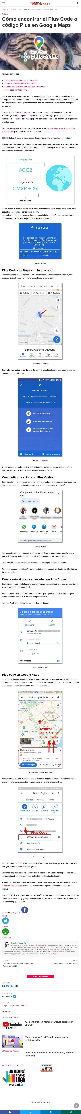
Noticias (14, 9)
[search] (77, 3)
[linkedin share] (12, 986)
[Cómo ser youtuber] (40, 3)
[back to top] (76, 1105)
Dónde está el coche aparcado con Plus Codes (24, 87)
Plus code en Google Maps (16, 90)
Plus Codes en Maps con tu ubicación (21, 80)
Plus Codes (22, 112)
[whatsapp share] (16, 986)
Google (4, 1006)
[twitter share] (7, 986)
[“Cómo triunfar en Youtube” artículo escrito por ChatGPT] (12, 1025)
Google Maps (14, 1006)
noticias (23, 1006)
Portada (5, 9)
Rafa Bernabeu (39, 945)
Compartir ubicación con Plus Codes (20, 83)
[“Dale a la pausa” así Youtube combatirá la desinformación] (12, 1041)
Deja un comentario (40, 976)
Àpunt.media (54, 954)
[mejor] (14, 1085)
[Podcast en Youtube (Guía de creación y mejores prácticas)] (12, 1056)
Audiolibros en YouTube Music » (66, 963)
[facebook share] (3, 986)
